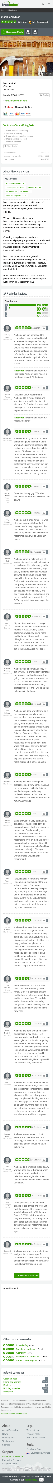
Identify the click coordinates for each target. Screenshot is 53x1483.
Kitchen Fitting (25, 191)
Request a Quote (12, 32)
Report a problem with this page (14, 1413)
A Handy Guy (22, 1345)
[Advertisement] (26, 1310)
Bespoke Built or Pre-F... (15, 184)
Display (44, 95)
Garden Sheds (10, 1378)
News (5, 1434)
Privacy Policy (33, 1434)
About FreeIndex (10, 1430)
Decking (7, 1385)
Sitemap (6, 1444)
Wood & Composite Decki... (17, 196)
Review (28, 32)
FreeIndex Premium (11, 1460)
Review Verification (35, 1437)
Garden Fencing (34, 188)
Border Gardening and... (27, 1360)
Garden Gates (11, 191)
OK (41, 1480)
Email (35, 32)
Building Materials (11, 1388)
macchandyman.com (16, 100)
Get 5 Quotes (8, 1437)
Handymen (12, 10)
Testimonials (8, 1441)
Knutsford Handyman (26, 1349)
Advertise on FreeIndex (13, 1456)
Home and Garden (12, 1382)
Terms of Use (32, 1430)
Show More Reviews (26, 1276)
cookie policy (31, 1479)
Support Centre (9, 1463)
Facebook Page (34, 1449)
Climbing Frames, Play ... (16, 188)
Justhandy (21, 1353)
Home (3, 10)
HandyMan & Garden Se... (28, 1356)
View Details (10, 146)
